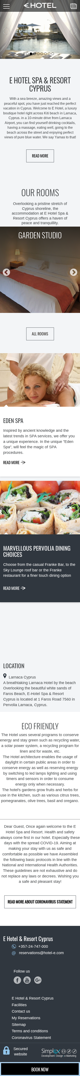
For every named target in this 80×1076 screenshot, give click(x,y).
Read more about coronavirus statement (40, 901)
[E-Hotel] (40, 4)
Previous (4, 270)
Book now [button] (39, 1069)
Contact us (21, 1011)
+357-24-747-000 (33, 946)
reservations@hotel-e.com (41, 953)
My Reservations (26, 1018)
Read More (40, 155)
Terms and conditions (30, 1031)
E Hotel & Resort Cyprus (33, 998)
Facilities (19, 1005)
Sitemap (19, 1024)
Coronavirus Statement (31, 1038)
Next (71, 270)
